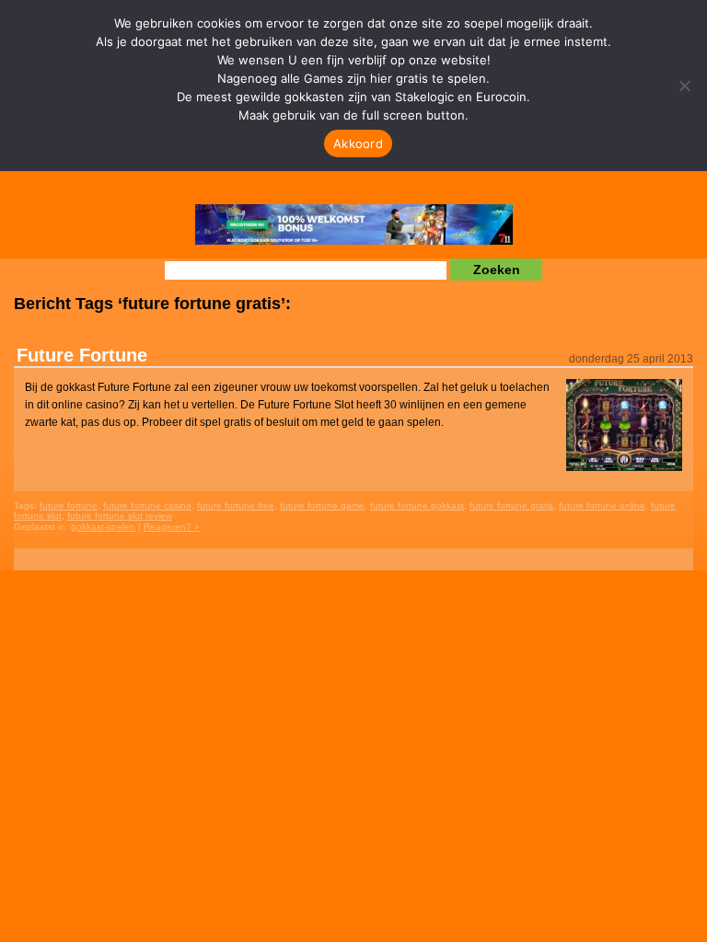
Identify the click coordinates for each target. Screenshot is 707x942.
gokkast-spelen (103, 527)
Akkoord (358, 143)
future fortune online (602, 505)
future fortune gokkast (417, 505)
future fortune (69, 505)
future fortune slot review (119, 516)
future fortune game (322, 505)
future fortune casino (147, 505)
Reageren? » (172, 527)
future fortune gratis (511, 505)
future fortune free (235, 505)
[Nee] (684, 85)
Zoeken (496, 269)
